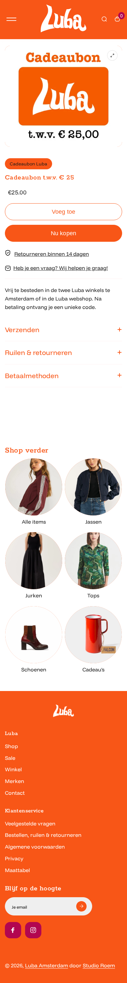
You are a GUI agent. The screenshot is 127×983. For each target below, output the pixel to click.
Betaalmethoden (32, 375)
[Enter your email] (81, 906)
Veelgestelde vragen (30, 823)
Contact (15, 793)
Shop (11, 746)
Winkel (13, 769)
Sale (10, 758)
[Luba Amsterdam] (63, 20)
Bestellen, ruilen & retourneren (43, 835)
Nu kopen (64, 233)
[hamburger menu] (11, 19)
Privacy (14, 858)
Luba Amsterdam (46, 965)
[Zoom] (112, 55)
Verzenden (22, 329)
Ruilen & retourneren (38, 352)
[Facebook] (13, 930)
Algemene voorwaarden (35, 846)
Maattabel (17, 870)
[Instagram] (33, 930)
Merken (14, 781)
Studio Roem (99, 965)
